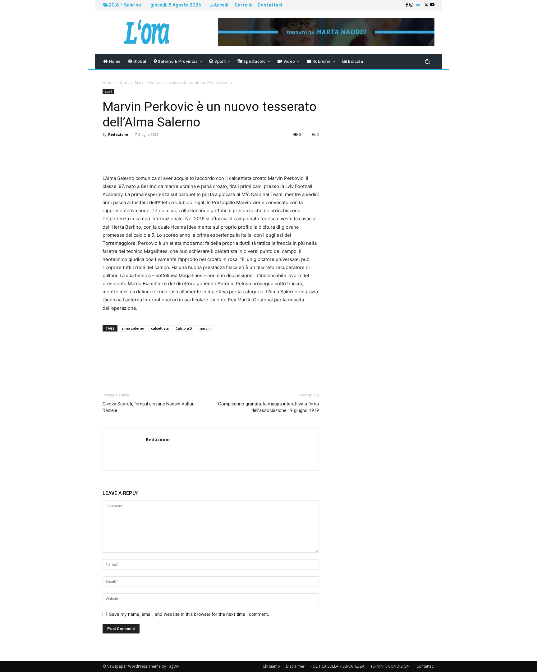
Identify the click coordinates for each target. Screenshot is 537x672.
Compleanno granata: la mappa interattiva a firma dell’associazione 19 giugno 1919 (268, 407)
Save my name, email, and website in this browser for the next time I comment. (189, 614)
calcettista (160, 328)
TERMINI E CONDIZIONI (390, 666)
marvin (205, 328)
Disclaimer (295, 666)
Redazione (118, 134)
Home (108, 82)
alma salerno (133, 328)
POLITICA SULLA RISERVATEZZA (337, 666)
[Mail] (418, 5)
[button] (427, 61)
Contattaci (425, 666)
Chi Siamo (271, 666)
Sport (124, 82)
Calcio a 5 (184, 328)
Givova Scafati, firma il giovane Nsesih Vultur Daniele (148, 407)
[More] (270, 148)
